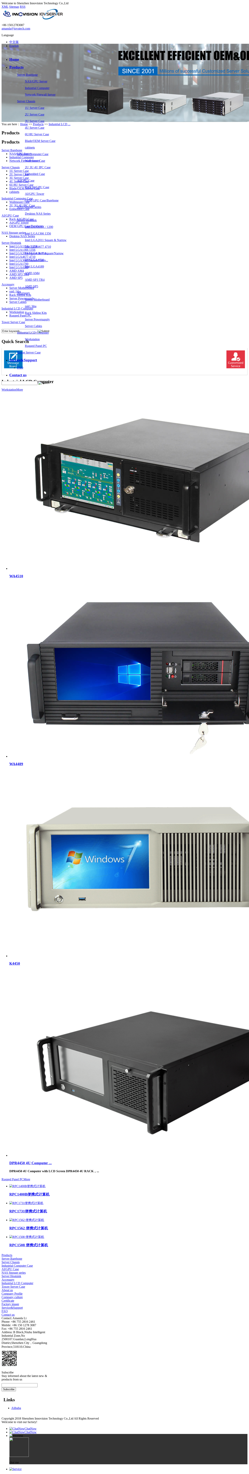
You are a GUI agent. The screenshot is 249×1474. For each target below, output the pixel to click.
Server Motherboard (37, 299)
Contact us (17, 375)
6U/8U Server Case (37, 134)
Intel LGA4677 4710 (38, 246)
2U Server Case (34, 114)
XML (5, 6)
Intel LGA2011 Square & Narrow (46, 240)
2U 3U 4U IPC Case (38, 167)
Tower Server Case (29, 352)
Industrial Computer (37, 88)
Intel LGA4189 (34, 266)
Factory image (10, 1304)
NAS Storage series (29, 207)
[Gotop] (15, 1469)
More (19, 389)
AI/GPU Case (25, 180)
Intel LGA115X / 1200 (39, 226)
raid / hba (30, 306)
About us (7, 1290)
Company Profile (12, 1293)
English (14, 45)
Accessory (23, 293)
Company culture (12, 1297)
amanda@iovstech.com (16, 28)
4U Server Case (34, 127)
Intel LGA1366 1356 (38, 233)
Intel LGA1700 (34, 260)
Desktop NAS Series (38, 213)
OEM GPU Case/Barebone (42, 200)
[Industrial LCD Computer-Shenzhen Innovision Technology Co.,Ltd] (33, 18)
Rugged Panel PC (36, 345)
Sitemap (14, 6)
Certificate (8, 1300)
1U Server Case (34, 107)
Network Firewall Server (40, 94)
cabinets (30, 147)
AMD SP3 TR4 (35, 279)
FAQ (20, 367)
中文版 (14, 42)
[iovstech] (4, 1369)
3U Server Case (34, 121)
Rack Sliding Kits (36, 312)
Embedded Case (35, 174)
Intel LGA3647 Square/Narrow (44, 253)
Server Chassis (26, 101)
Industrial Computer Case (32, 154)
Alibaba (16, 1408)
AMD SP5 (31, 286)
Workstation (32, 339)
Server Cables (33, 326)
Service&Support (23, 360)
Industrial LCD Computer (33, 332)
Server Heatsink (27, 220)
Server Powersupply (37, 319)
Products (16, 67)
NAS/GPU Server (36, 81)
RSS (22, 6)
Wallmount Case (35, 160)
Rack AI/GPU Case (37, 187)
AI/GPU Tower (34, 193)
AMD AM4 (32, 273)
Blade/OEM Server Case (40, 141)
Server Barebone (27, 74)
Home (14, 59)
